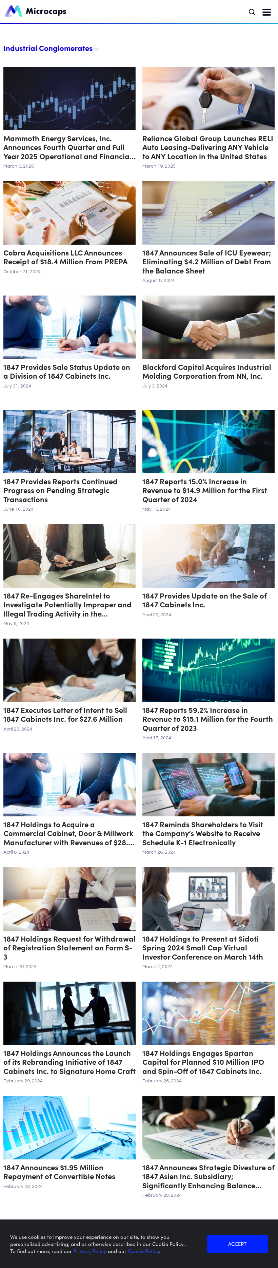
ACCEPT (237, 1243)
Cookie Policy (143, 1250)
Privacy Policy (90, 1250)
